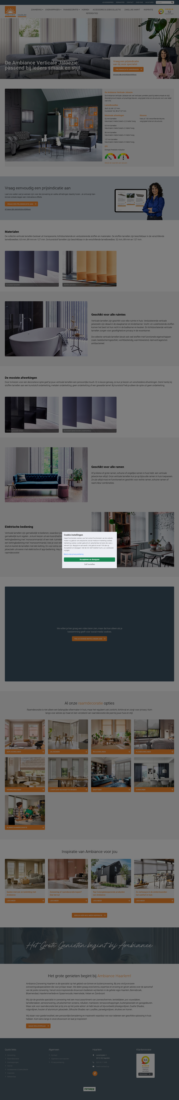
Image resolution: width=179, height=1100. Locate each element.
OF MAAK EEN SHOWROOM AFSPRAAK (18, 209)
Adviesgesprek (108, 2)
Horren (85, 10)
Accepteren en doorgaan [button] (89, 559)
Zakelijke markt (132, 10)
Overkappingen (52, 10)
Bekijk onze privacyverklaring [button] (73, 554)
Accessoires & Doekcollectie (107, 10)
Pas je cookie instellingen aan (88, 639)
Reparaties (120, 2)
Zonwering (36, 10)
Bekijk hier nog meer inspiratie (88, 915)
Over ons (139, 2)
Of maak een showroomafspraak (125, 74)
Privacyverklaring (57, 1062)
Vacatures (149, 2)
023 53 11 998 (101, 1062)
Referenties (92, 13)
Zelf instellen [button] (89, 564)
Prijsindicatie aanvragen (127, 69)
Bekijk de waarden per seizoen (116, 163)
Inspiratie (148, 10)
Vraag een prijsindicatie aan (20, 204)
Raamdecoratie (70, 10)
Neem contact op (102, 1066)
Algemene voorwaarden (60, 1059)
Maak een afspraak (37, 1026)
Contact (130, 2)
